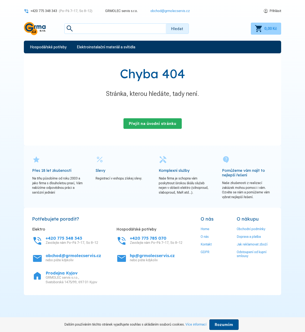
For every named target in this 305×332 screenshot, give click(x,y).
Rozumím (224, 324)
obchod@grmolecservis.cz (170, 11)
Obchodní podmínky (251, 229)
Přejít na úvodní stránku (152, 123)
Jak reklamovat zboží (252, 244)
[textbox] (126, 28)
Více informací (195, 324)
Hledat (177, 29)
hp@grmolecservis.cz (152, 255)
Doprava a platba (249, 237)
